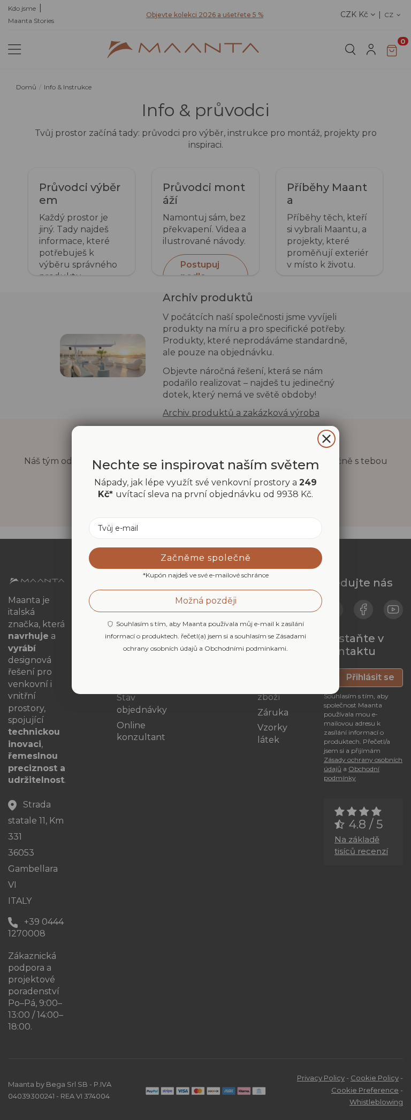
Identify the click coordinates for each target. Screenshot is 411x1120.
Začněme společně (206, 558)
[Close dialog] (326, 438)
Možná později (206, 601)
